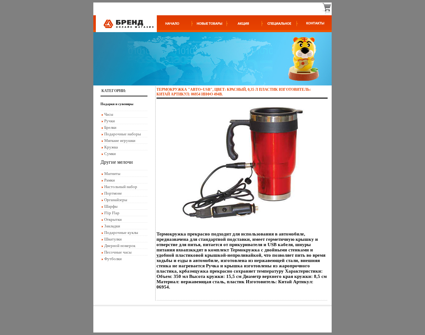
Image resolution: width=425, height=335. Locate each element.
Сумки (110, 153)
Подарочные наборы (122, 134)
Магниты (112, 173)
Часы (108, 114)
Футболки (113, 258)
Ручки (109, 121)
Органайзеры (115, 199)
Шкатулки (113, 239)
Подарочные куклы (121, 232)
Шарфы (111, 206)
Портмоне (113, 193)
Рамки (109, 180)
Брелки (110, 127)
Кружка (111, 147)
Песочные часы (118, 252)
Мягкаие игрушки (119, 140)
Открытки (113, 219)
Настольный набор (120, 186)
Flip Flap (111, 213)
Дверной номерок (119, 245)
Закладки (112, 226)
